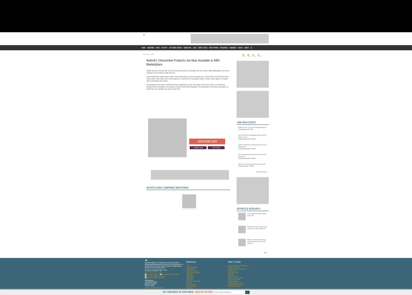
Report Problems (191, 286)
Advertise (189, 283)
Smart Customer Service (235, 278)
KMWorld (230, 274)
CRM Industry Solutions (193, 272)
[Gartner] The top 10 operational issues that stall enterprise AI (257, 228)
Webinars (232, 47)
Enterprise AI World (234, 267)
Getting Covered (191, 284)
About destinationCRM (193, 281)
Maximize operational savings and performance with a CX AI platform (256, 242)
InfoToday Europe (233, 272)
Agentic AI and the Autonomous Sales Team (252, 164)
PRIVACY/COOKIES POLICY (153, 288)
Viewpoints (189, 276)
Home (143, 47)
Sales (195, 47)
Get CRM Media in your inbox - (188, 292)
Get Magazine (192, 267)
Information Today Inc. (152, 272)
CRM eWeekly (190, 269)
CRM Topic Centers (192, 271)
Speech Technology (234, 279)
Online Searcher (233, 276)
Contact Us (189, 288)
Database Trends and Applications (238, 266)
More (265, 253)
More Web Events (261, 172)
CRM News (189, 274)
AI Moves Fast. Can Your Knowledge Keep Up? (252, 127)
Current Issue (198, 148)
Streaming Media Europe (235, 283)
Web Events (190, 278)
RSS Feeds (189, 279)
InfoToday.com (232, 271)
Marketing (187, 47)
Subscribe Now (207, 141)
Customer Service (175, 47)
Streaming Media (233, 281)
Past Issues (216, 148)
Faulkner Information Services (237, 269)
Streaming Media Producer (236, 284)
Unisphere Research (234, 286)
